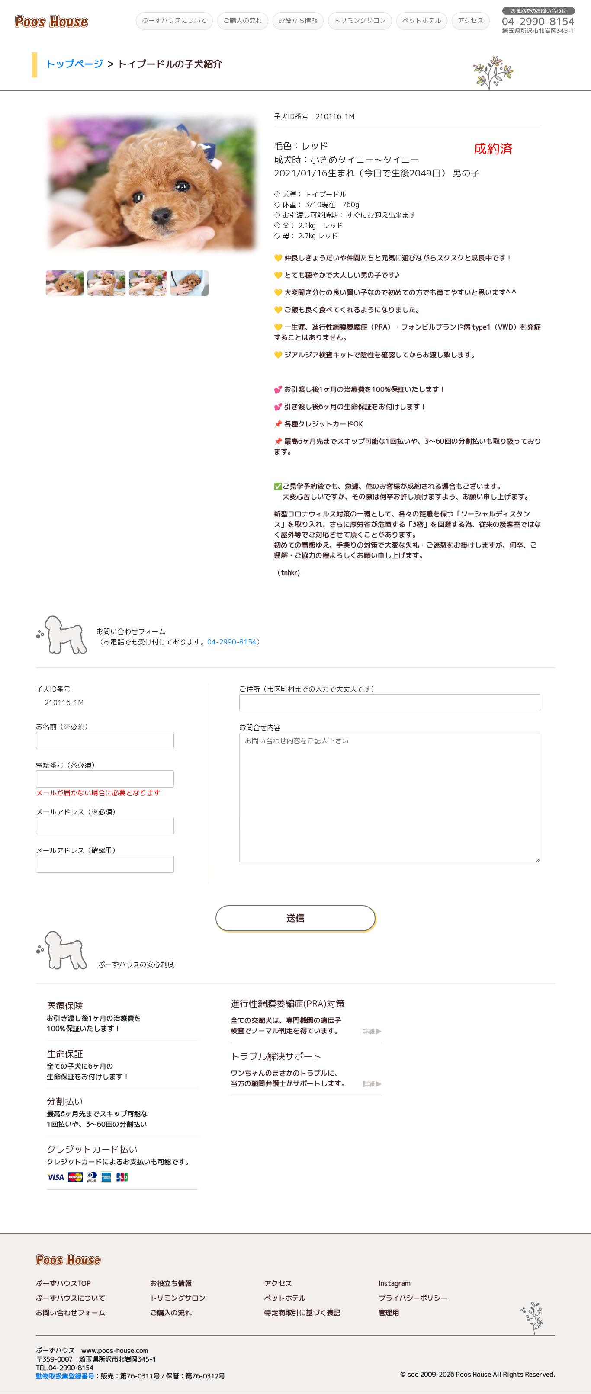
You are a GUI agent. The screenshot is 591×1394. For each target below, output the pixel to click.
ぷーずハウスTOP (63, 1283)
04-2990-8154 (232, 642)
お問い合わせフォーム (70, 1312)
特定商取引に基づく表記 (302, 1312)
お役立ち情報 (298, 20)
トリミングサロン (360, 20)
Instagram (395, 1283)
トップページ (74, 64)
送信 (295, 917)
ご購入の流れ (242, 20)
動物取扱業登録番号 (65, 1376)
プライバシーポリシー (413, 1298)
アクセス (471, 20)
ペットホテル (421, 20)
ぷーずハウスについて (174, 20)
